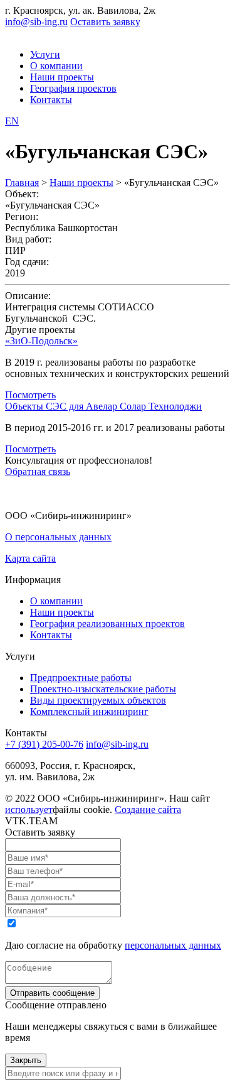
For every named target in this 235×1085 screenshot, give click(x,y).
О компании (56, 65)
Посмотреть (30, 395)
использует (29, 809)
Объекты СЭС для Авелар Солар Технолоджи (103, 406)
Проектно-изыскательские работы (103, 689)
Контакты (51, 99)
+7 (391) (44, 744)
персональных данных (173, 945)
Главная (22, 182)
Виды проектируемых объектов (98, 700)
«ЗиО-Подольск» (41, 340)
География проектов (73, 88)
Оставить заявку (105, 21)
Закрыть (25, 1060)
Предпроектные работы (81, 677)
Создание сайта (148, 809)
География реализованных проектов (107, 623)
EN (12, 121)
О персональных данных (58, 537)
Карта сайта (30, 558)
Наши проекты (62, 77)
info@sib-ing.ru (36, 21)
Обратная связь (37, 471)
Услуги (45, 54)
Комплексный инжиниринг (89, 711)
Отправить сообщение (52, 993)
